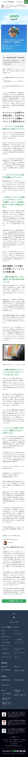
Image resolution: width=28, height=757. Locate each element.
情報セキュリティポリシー (5, 645)
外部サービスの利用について (6, 636)
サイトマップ (17, 630)
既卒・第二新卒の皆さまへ (6, 670)
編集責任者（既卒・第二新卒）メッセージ (6, 703)
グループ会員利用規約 (18, 639)
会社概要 (2, 633)
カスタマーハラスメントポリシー (6, 657)
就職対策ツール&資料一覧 (20, 694)
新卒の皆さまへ (4, 666)
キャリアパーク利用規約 (5, 642)
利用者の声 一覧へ (14, 601)
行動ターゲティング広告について (20, 653)
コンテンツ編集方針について (6, 694)
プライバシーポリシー (5, 639)
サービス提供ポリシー (5, 649)
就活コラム (3, 690)
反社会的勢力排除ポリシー (5, 653)
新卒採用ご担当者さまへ (6, 680)
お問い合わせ (17, 657)
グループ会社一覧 (18, 633)
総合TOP (3, 630)
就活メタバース (18, 666)
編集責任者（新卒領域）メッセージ (6, 699)
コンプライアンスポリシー (19, 642)
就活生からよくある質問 (14, 622)
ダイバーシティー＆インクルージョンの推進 (20, 649)
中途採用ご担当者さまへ (19, 680)
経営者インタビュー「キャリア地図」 (19, 691)
